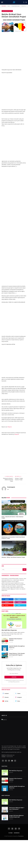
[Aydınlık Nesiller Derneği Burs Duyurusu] (5, 648)
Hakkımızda (16, 832)
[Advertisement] (14, 53)
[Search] (26, 2)
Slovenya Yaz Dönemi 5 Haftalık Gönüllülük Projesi (8, 480)
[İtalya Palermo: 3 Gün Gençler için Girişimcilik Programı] (5, 655)
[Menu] (2, 2)
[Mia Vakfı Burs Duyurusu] (14, 620)
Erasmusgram (11, 487)
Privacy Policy (12, 681)
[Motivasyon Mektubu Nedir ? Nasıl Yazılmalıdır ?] (5, 809)
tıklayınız (10, 426)
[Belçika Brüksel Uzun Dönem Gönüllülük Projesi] (14, 25)
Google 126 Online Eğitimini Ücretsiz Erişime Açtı (16, 816)
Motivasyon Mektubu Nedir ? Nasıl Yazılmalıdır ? (16, 808)
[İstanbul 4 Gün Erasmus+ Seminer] (5, 640)
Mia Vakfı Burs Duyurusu (9, 630)
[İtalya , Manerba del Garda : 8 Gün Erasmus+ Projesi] (14, 507)
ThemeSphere (21, 836)
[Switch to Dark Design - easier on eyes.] (24, 2)
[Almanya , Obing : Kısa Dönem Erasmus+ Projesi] (14, 548)
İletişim (11, 832)
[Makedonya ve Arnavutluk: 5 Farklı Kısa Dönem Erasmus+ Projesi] (14, 527)
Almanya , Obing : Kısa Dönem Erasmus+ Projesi (13, 557)
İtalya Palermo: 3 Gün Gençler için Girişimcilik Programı (17, 654)
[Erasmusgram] (14, 2)
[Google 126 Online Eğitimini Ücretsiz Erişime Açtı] (5, 817)
